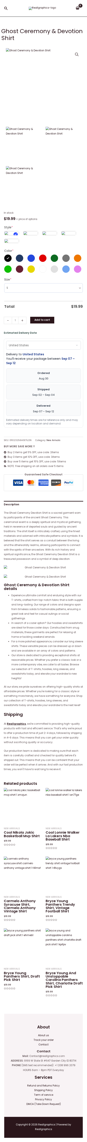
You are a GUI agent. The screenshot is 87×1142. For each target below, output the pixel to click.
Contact (43, 1044)
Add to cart (42, 320)
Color (9, 251)
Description (11, 504)
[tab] (43, 504)
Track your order (44, 1040)
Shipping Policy (43, 1090)
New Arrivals (53, 440)
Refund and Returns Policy (43, 1085)
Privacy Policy (43, 1099)
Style (8, 227)
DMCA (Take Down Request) (43, 1104)
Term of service (43, 1095)
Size (7, 279)
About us (43, 1035)
